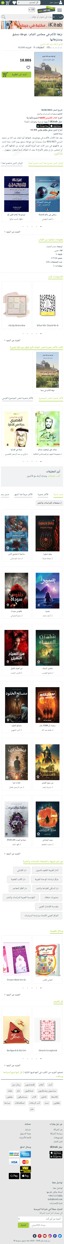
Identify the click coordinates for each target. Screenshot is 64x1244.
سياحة (7, 1103)
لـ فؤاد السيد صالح (16, 219)
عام (18, 1091)
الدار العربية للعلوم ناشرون (47, 870)
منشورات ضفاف (51, 898)
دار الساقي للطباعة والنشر (47, 888)
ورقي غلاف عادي (41, 130)
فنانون (43, 1097)
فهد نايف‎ (15, 844)
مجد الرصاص (47, 840)
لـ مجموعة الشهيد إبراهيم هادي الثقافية (47, 454)
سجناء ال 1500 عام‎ (48, 726)
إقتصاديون (30, 1085)
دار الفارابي (21, 870)
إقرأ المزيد (58, 154)
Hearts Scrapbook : (47, 1051)
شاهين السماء (47, 668)
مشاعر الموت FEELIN (16, 840)
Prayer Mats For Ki (16, 980)
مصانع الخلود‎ (16, 726)
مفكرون (56, 1103)
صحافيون (29, 1091)
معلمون (9, 1097)
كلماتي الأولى (48, 980)
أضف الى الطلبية (19, 75)
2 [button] (36, 226)
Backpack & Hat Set (16, 1051)
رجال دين (16, 1085)
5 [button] (23, 226)
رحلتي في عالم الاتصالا (47, 215)
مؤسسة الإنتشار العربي (48, 907)
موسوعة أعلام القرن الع (16, 215)
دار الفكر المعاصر (20, 888)
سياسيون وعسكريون (47, 1091)
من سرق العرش (47, 783)
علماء (10, 1091)
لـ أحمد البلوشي (47, 219)
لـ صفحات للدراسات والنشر (49, 503)
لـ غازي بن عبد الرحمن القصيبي (16, 454)
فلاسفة (54, 1097)
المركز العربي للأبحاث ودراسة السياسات (41, 916)
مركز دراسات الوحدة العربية (46, 879)
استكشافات (20, 1103)
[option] (47, 196)
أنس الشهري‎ (15, 730)
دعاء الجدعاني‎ (15, 558)
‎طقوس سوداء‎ (16, 611)
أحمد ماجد (47, 616)
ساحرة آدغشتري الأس (16, 554)
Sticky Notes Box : (16, 326)
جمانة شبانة (46, 558)
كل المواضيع (16, 1073)
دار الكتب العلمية (18, 879)
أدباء (50, 1085)
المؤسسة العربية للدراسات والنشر (21, 898)
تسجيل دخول (54, 2)
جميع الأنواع (33, 118)
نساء (47, 1103)
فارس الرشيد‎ (15, 673)
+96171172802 (55, 1196)
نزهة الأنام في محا (47, 390)
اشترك (23, 1225)
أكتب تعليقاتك (53, 476)
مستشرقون (22, 1097)
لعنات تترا (16, 783)
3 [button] (32, 226)
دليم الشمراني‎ (16, 616)
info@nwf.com (55, 1199)
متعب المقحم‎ (47, 844)
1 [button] (41, 226)
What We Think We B (47, 326)
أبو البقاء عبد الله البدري (50, 44)
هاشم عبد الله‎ (46, 730)
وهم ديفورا (47, 554)
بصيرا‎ (47, 611)
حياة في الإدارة (16, 450)
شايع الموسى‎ (46, 673)
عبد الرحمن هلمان (15, 787)
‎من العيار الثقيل (16, 668)
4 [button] (27, 226)
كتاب (34, 1097)
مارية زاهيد (46, 787)
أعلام (41, 1085)
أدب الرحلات (34, 1103)
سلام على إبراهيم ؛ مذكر (47, 450)
